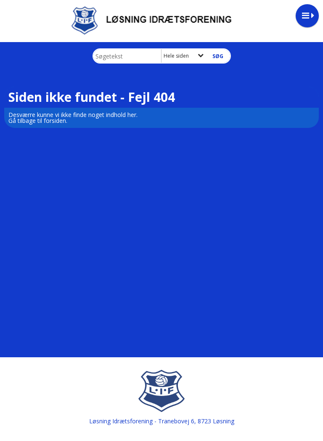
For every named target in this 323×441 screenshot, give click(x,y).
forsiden (55, 121)
